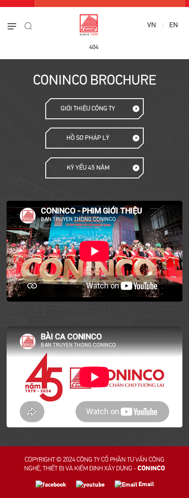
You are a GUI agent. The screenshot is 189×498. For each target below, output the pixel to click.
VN (151, 24)
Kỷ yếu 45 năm (88, 167)
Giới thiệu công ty (88, 108)
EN (173, 24)
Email (145, 484)
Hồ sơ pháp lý (87, 138)
